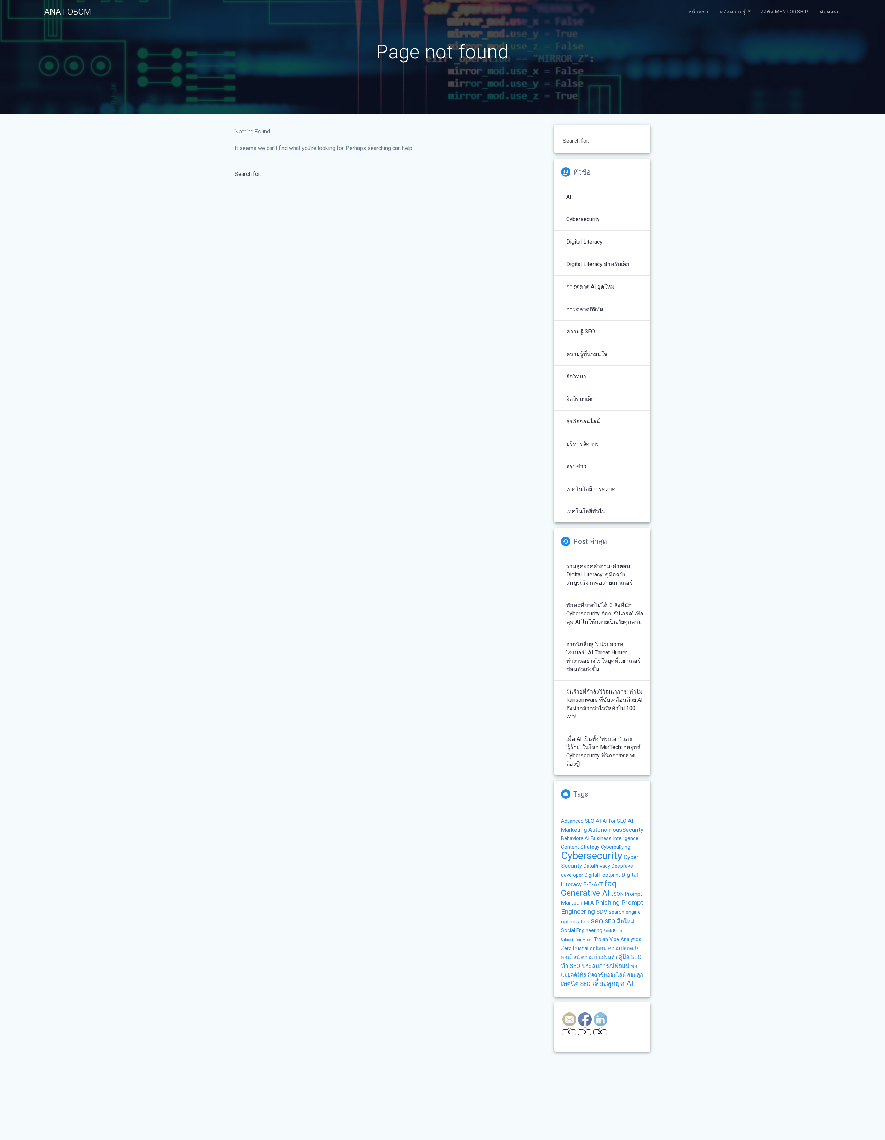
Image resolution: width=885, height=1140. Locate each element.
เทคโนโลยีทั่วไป (585, 511)
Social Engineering (581, 930)
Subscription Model (577, 940)
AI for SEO (614, 821)
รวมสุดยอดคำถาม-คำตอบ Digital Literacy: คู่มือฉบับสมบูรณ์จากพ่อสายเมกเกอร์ (599, 574)
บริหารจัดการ (582, 444)
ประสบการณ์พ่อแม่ (606, 965)
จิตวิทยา (576, 376)
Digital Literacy (584, 241)
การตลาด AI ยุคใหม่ (590, 286)
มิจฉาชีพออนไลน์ (607, 975)
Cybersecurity (583, 219)
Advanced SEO (577, 821)
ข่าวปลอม (596, 948)
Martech (572, 902)
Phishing (607, 902)
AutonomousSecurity (615, 829)
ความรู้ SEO (580, 331)
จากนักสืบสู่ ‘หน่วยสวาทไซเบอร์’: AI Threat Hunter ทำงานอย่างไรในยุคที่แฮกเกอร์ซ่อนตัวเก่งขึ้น (603, 656)
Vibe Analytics (625, 939)
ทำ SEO (570, 965)
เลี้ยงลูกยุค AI (612, 983)
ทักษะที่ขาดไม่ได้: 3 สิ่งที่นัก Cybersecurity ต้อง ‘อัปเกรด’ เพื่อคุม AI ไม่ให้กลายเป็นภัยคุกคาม (604, 613)
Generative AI (585, 893)
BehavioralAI (575, 838)
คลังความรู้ (733, 12)
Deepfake (622, 866)
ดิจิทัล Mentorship (784, 12)
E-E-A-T (593, 884)
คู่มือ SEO (630, 956)
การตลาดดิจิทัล (584, 309)
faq (610, 883)
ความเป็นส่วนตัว (599, 957)
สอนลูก (635, 975)
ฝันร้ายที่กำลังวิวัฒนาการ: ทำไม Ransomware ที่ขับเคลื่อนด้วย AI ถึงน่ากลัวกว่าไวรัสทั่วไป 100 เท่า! (604, 704)
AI (568, 197)
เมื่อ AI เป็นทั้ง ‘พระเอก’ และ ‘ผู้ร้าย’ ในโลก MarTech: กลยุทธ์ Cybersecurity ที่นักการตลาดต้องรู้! (603, 751)
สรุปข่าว (576, 466)
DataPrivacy (597, 866)
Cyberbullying (615, 847)
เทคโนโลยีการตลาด (590, 489)
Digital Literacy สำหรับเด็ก (598, 264)
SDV (601, 911)
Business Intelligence (615, 838)
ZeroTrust (572, 948)
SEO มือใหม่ (619, 921)
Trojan (601, 939)
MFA (589, 903)
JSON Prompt (626, 894)
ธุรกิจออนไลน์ (583, 421)
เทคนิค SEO (576, 983)
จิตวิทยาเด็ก (580, 399)
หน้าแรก (698, 12)
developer (572, 875)
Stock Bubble (614, 931)
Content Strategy (580, 847)
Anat (67, 12)
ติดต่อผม (830, 12)
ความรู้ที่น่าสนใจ (586, 354)
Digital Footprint (602, 875)
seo (597, 920)
